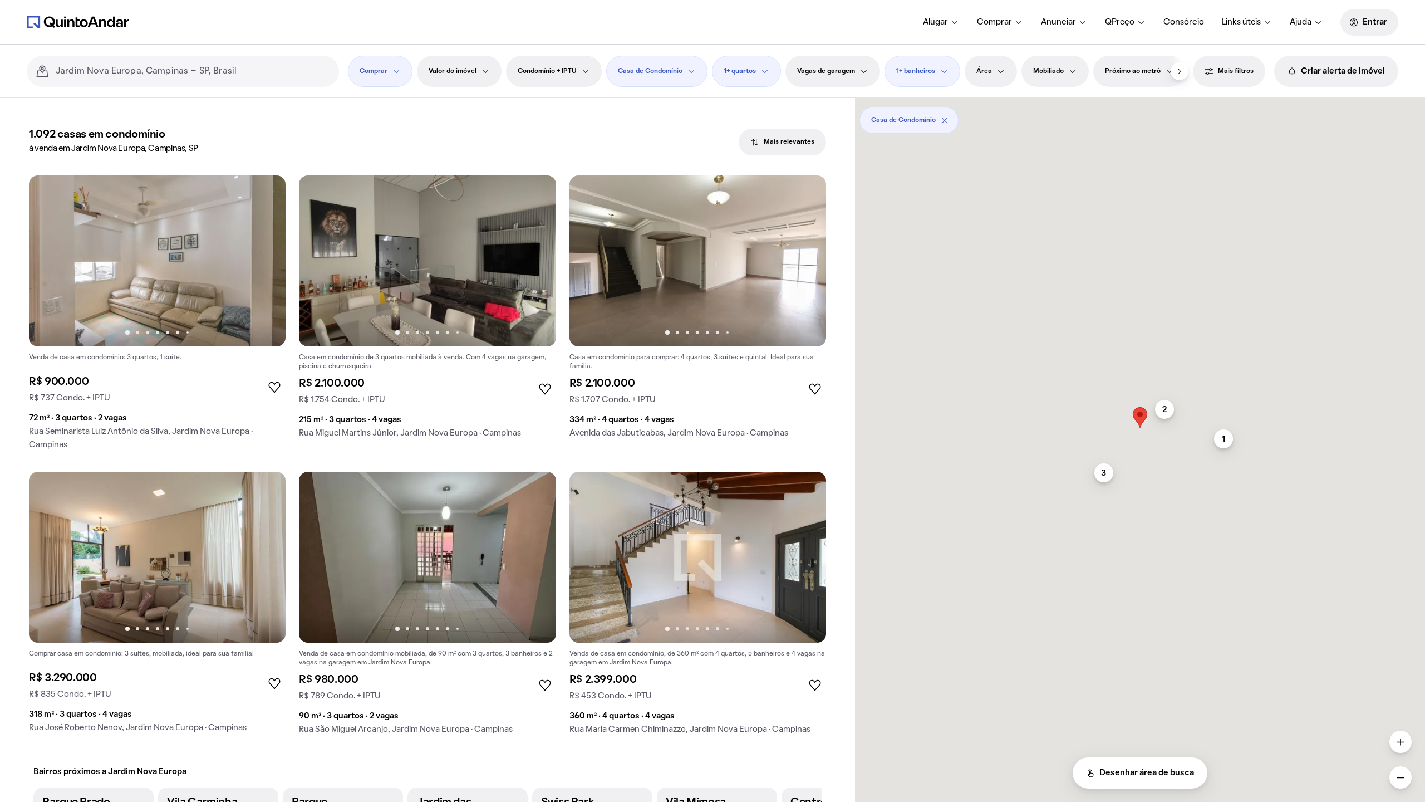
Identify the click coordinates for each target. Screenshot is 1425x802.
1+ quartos (740, 71)
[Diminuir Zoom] (1400, 777)
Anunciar (1058, 22)
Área (984, 71)
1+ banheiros (915, 71)
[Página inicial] (78, 22)
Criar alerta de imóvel (1343, 71)
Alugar (935, 22)
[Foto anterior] (49, 261)
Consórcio (1183, 22)
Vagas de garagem (826, 71)
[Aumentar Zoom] (1400, 742)
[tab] (782, 142)
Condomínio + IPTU (547, 71)
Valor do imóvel (452, 71)
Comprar (994, 22)
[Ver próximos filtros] (1179, 71)
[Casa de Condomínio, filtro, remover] (944, 120)
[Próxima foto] (265, 261)
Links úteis (1241, 22)
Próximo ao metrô (1133, 71)
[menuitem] (941, 22)
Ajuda (1300, 22)
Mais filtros (1236, 71)
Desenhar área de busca (1146, 773)
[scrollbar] (1140, 116)
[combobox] (193, 71)
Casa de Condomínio (650, 71)
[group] (157, 316)
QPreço (1119, 22)
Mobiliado (1048, 71)
